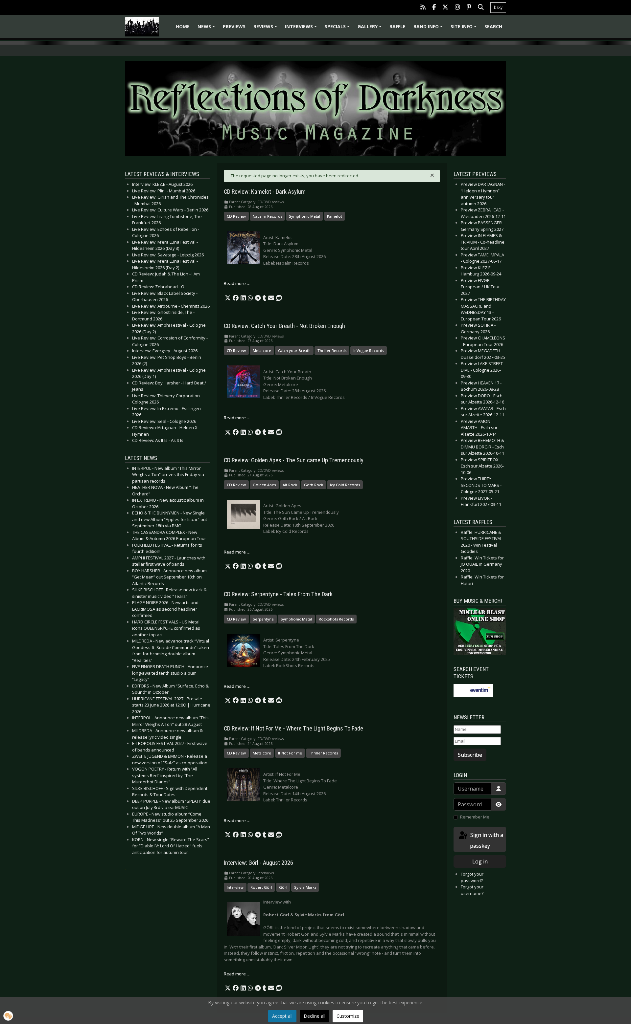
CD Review (236, 216)
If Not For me (290, 753)
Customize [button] (348, 1016)
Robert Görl (261, 887)
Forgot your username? (472, 890)
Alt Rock (290, 484)
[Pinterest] (469, 7)
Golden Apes (264, 484)
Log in (480, 861)
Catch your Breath (294, 350)
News (207, 28)
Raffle (397, 26)
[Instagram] (457, 7)
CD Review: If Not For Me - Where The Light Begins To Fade (293, 728)
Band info (429, 28)
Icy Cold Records (345, 484)
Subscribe (470, 754)
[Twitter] (445, 7)
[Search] (481, 7)
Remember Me (474, 817)
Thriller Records (331, 350)
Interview (235, 887)
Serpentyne (263, 619)
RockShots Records (336, 619)
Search (493, 26)
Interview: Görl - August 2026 (258, 862)
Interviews (302, 28)
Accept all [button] (282, 1016)
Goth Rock (313, 484)
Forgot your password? (472, 877)
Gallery (371, 28)
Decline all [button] (314, 1016)
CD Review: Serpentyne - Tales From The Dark (278, 594)
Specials (338, 28)
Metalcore (262, 350)
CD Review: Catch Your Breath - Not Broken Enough (284, 326)
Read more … (237, 283)
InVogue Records (368, 350)
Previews (234, 26)
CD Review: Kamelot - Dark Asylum (265, 191)
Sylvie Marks (305, 887)
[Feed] (423, 7)
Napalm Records (267, 216)
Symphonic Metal (304, 216)
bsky (498, 7)
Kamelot (334, 216)
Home (183, 26)
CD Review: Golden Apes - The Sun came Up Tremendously (293, 460)
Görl (283, 887)
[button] (228, 298)
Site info (465, 28)
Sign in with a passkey (486, 840)
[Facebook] (434, 7)
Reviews (266, 28)
